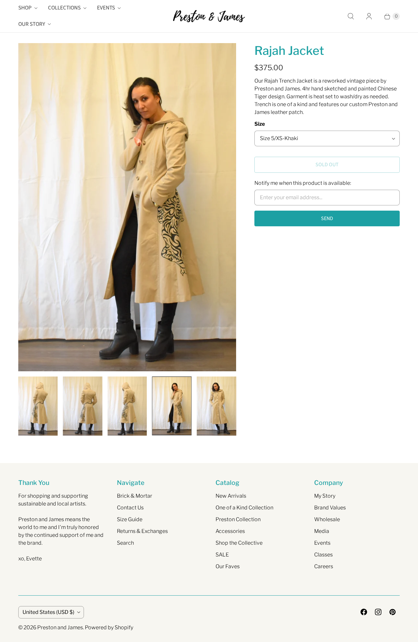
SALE (222, 555)
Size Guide (129, 519)
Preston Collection (238, 519)
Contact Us (130, 508)
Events (322, 543)
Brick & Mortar (134, 496)
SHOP (25, 8)
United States (48, 612)
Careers (323, 566)
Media (321, 531)
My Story (324, 496)
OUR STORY (31, 24)
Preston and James (60, 627)
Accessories (230, 531)
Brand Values (330, 508)
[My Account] (369, 16)
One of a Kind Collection (244, 508)
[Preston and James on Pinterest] (392, 612)
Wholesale (327, 519)
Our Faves (228, 566)
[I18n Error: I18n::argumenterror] (38, 406)
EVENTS (106, 8)
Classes (323, 555)
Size (259, 124)
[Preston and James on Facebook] (364, 612)
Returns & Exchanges (142, 531)
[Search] (351, 16)
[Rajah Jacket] (127, 207)
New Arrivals (231, 496)
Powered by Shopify (109, 627)
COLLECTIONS (64, 8)
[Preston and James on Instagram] (378, 612)
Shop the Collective (239, 543)
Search (125, 543)
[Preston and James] (209, 16)
